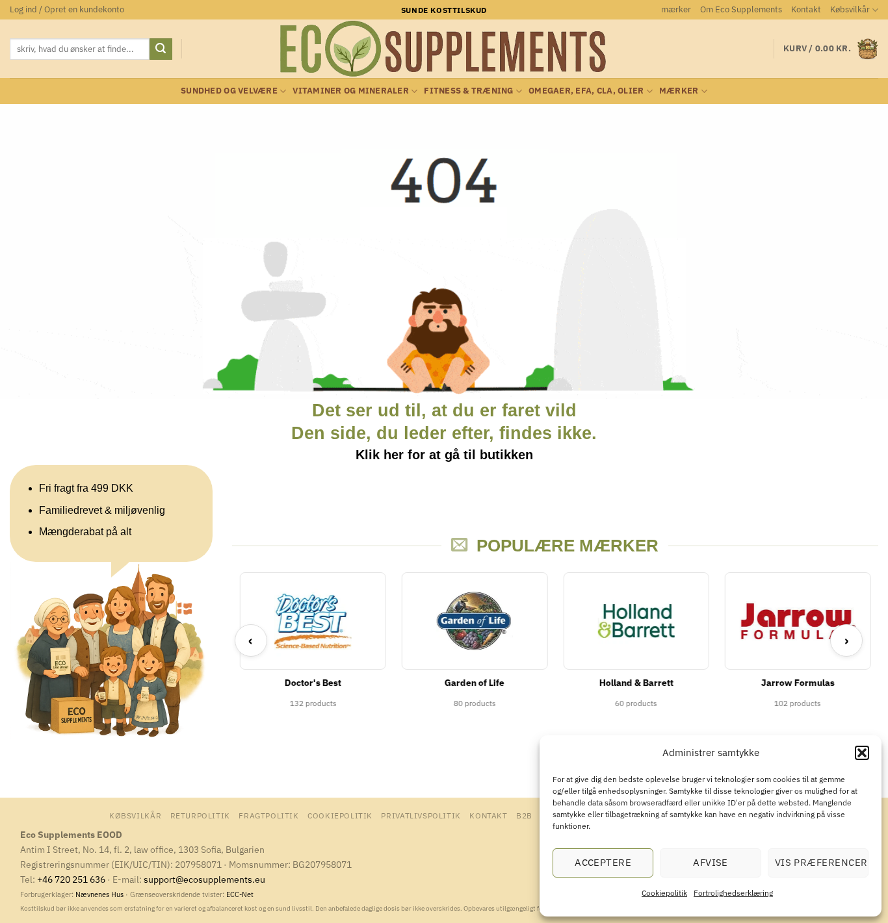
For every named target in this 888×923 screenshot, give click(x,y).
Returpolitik (200, 815)
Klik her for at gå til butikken (444, 455)
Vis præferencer (821, 862)
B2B (524, 815)
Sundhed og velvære (229, 90)
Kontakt (806, 9)
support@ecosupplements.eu (204, 879)
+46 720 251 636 (71, 879)
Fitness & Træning (468, 90)
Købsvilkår (850, 9)
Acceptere (603, 862)
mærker (676, 9)
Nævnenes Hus (100, 894)
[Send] (161, 49)
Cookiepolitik (664, 893)
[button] (861, 752)
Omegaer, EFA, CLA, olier (586, 90)
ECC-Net (240, 894)
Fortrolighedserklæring (733, 893)
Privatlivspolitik (420, 815)
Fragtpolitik (268, 815)
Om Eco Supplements (741, 9)
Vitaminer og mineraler (351, 90)
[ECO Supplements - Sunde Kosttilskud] (444, 48)
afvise (710, 862)
